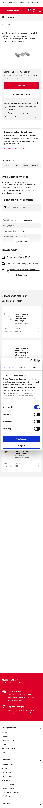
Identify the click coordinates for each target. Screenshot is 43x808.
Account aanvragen (21, 94)
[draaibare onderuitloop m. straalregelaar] (21, 318)
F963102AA (18, 331)
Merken (5, 737)
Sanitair (4, 752)
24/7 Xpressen (7, 772)
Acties (4, 733)
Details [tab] (22, 367)
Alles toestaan (21, 439)
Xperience (6, 780)
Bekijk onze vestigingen (15, 148)
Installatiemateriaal (9, 748)
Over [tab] (35, 367)
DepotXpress (7, 776)
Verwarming (6, 744)
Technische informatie (32, 165)
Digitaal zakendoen (9, 788)
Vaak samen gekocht (12, 301)
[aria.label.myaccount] (28, 10)
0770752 (17, 463)
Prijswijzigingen (7, 796)
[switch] (37, 414)
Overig (18, 257)
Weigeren (21, 446)
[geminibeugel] (21, 453)
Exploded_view (23, 270)
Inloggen (21, 85)
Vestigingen (6, 707)
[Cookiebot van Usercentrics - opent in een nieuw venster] (30, 360)
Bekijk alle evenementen (11, 792)
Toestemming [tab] (8, 367)
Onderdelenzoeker (9, 784)
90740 (17, 466)
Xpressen (5, 769)
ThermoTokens (7, 765)
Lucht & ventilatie (8, 740)
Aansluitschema (23, 263)
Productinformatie (11, 165)
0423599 (17, 329)
